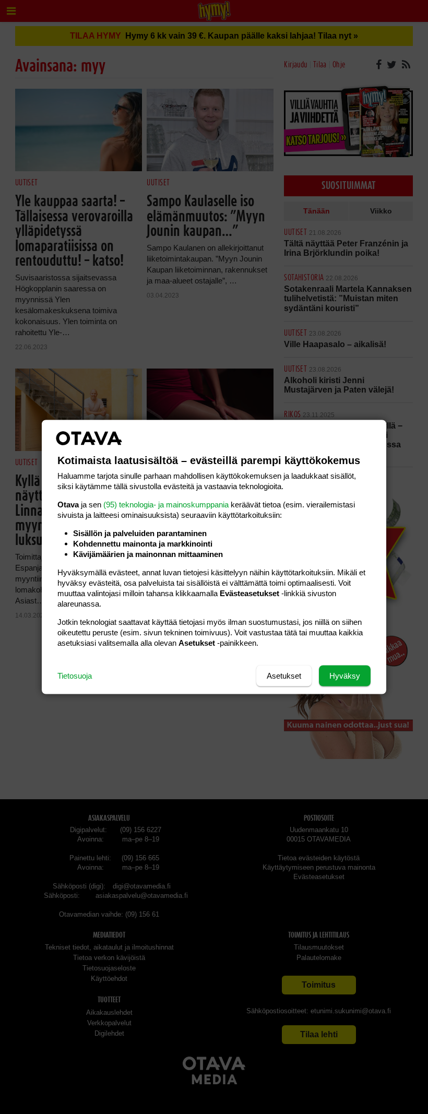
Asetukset (284, 675)
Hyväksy (344, 675)
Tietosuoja (74, 675)
